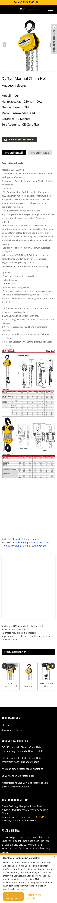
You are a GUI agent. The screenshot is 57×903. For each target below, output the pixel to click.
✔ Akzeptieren (12, 896)
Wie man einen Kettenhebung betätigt (22, 768)
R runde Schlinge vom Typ (26, 539)
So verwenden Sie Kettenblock (18, 775)
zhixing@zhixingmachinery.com (19, 820)
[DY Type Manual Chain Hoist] (28, 44)
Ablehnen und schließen (34, 896)
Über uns (6, 725)
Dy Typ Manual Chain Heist (28, 685)
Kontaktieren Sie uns (13, 729)
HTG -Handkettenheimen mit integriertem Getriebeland (10, 685)
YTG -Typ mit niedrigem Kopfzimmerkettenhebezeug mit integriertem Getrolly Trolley (26, 636)
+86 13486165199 (28, 2)
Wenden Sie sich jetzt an (21, 139)
